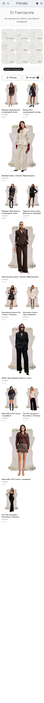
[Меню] (4, 3)
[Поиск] (8, 3)
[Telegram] (37, 3)
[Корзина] (41, 3)
